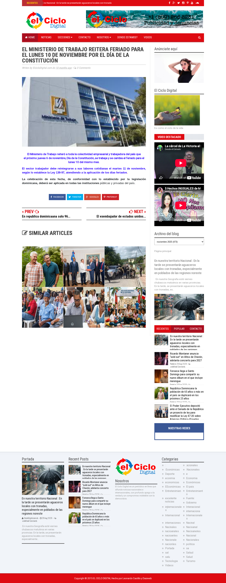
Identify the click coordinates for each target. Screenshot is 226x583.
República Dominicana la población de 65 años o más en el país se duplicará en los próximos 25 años (187, 393)
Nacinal (190, 522)
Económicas (193, 482)
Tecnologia (171, 561)
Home (31, 37)
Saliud (189, 552)
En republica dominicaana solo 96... (46, 216)
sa (187, 548)
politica (190, 544)
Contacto (84, 37)
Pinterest (111, 197)
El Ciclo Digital (102, 578)
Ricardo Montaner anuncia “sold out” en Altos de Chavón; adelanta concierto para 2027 (186, 357)
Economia (191, 478)
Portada (169, 548)
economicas (172, 482)
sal (167, 552)
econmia (170, 478)
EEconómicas (173, 486)
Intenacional (193, 506)
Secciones (64, 37)
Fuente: (190, 498)
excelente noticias (171, 500)
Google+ (94, 197)
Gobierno (191, 502)
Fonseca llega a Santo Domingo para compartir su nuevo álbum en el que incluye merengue (186, 376)
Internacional (172, 515)
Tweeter (76, 197)
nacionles (170, 544)
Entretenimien (173, 491)
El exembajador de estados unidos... (121, 216)
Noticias (46, 37)
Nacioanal (191, 527)
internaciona (193, 511)
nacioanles (171, 535)
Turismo (190, 561)
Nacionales (192, 539)
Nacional (191, 535)
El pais (190, 486)
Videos (148, 37)
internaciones (173, 522)
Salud (189, 556)
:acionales (192, 465)
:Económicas (172, 469)
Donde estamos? (127, 37)
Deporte (170, 473)
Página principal (162, 251)
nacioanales (172, 531)
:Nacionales (193, 469)
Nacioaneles (193, 531)
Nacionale (171, 539)
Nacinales (171, 527)
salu (167, 556)
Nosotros (103, 37)
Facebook (58, 197)
